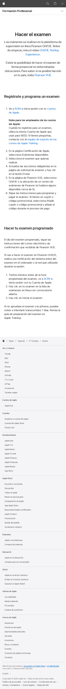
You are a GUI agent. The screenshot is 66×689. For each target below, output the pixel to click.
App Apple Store (11, 506)
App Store (9, 471)
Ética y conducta (12, 645)
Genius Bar (9, 488)
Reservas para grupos (14, 497)
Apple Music (10, 449)
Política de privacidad (11, 682)
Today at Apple (11, 493)
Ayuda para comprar (13, 527)
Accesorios (9, 388)
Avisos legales (29, 685)
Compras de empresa (14, 544)
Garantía (8, 636)
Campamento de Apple (14, 501)
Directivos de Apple (13, 627)
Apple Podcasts (11, 462)
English (5, 674)
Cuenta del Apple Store (14, 423)
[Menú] (62, 3)
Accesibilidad (10, 597)
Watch (7, 371)
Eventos (8, 649)
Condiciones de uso (47, 682)
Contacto (8, 657)
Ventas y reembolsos (11, 685)
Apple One (9, 441)
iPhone (7, 367)
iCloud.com (9, 428)
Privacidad (9, 606)
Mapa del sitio (43, 685)
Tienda (7, 354)
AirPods (8, 375)
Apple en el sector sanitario (16, 575)
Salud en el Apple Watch (15, 584)
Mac (6, 358)
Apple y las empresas (14, 540)
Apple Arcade (10, 454)
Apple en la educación (14, 558)
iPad (6, 362)
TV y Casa (9, 380)
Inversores (9, 640)
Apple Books (10, 467)
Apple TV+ (9, 445)
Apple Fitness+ (11, 458)
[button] (47, 3)
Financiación (10, 518)
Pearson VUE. (43, 75)
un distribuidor (53, 666)
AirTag (7, 384)
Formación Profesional (17, 11)
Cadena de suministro (14, 610)
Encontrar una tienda (13, 484)
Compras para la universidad (17, 562)
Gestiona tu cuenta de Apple (16, 419)
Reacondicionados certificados (18, 510)
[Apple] (3, 340)
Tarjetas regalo (11, 393)
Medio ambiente (11, 601)
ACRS (17, 108)
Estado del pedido (12, 523)
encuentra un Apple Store (34, 666)
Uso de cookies (29, 682)
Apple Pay (9, 406)
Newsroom (9, 623)
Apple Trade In (11, 514)
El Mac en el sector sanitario (16, 579)
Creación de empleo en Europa (18, 653)
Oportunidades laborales (15, 632)
